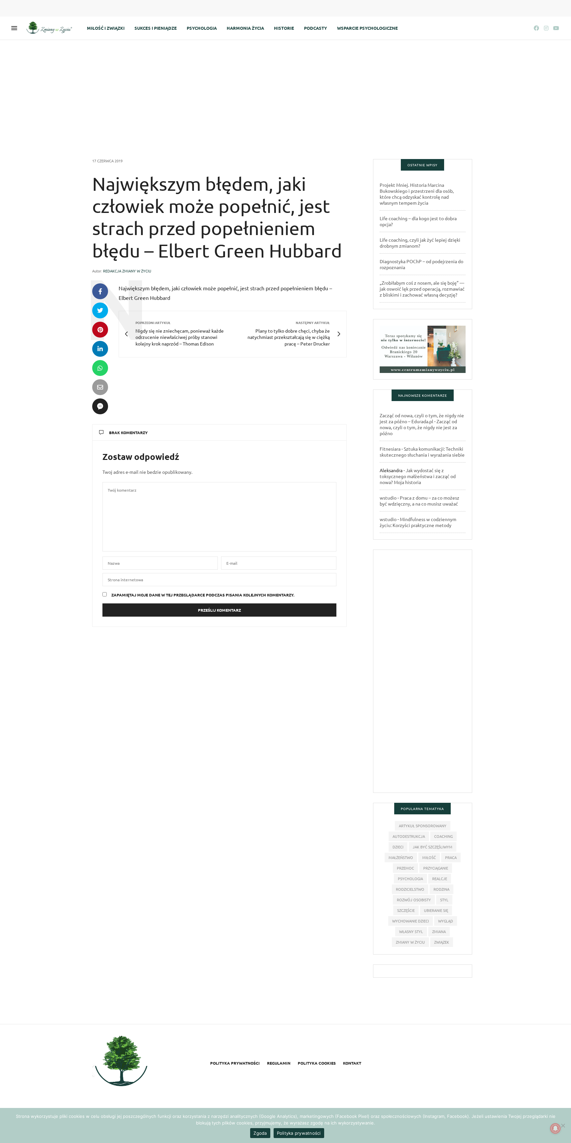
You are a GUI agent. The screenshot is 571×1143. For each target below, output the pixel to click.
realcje (439, 878)
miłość (429, 857)
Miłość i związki (106, 28)
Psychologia (202, 28)
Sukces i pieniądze (155, 28)
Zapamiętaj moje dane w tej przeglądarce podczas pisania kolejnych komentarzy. (202, 595)
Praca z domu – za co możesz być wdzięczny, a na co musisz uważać (419, 501)
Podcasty (315, 28)
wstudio (388, 498)
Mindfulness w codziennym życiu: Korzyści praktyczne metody (418, 522)
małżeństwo (401, 857)
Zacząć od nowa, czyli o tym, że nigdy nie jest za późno (418, 427)
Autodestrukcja (409, 836)
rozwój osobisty (414, 899)
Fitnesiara (390, 449)
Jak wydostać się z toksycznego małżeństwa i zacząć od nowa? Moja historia (418, 476)
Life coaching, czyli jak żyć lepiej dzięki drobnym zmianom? (420, 243)
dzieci (398, 846)
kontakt (352, 1063)
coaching (443, 836)
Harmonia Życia (245, 28)
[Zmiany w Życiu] (50, 28)
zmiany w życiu (410, 942)
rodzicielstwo (410, 889)
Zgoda (260, 1133)
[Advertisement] (285, 89)
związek (441, 942)
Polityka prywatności (235, 1063)
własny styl (411, 931)
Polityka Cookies (317, 1063)
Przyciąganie (435, 868)
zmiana (439, 931)
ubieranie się (436, 910)
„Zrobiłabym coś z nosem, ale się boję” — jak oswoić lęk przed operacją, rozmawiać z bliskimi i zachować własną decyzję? (422, 289)
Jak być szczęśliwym (432, 846)
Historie (284, 28)
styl (444, 899)
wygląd (445, 920)
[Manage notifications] (555, 1128)
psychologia (410, 878)
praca (451, 857)
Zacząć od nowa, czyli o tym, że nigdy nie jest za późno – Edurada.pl (422, 418)
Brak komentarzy (128, 432)
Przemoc (405, 868)
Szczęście (406, 910)
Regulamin (278, 1063)
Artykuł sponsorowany (422, 825)
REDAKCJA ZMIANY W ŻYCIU (127, 270)
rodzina (441, 889)
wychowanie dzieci (410, 920)
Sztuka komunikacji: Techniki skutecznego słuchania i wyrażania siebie (422, 452)
